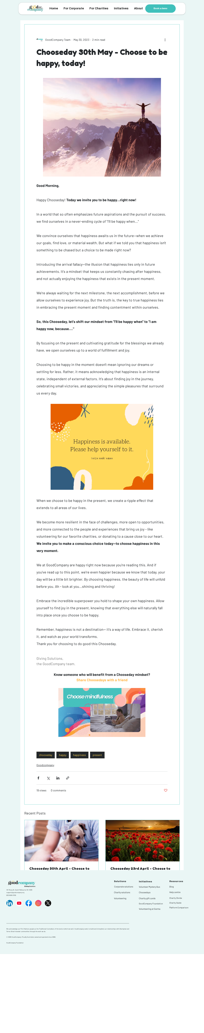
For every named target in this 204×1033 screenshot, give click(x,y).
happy (62, 755)
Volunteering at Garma (149, 909)
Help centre (174, 892)
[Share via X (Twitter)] (48, 778)
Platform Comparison (178, 907)
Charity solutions (122, 892)
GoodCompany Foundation (151, 903)
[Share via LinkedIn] (58, 778)
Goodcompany (45, 765)
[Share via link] (68, 778)
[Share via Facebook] (38, 778)
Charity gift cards (147, 898)
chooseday (45, 755)
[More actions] (165, 39)
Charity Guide (175, 903)
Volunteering (120, 898)
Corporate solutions (123, 886)
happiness (79, 755)
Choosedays (144, 892)
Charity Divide (175, 898)
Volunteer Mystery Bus (149, 886)
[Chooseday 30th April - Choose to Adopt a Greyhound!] (61, 840)
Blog (171, 886)
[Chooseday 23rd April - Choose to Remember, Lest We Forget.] (142, 840)
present (97, 755)
